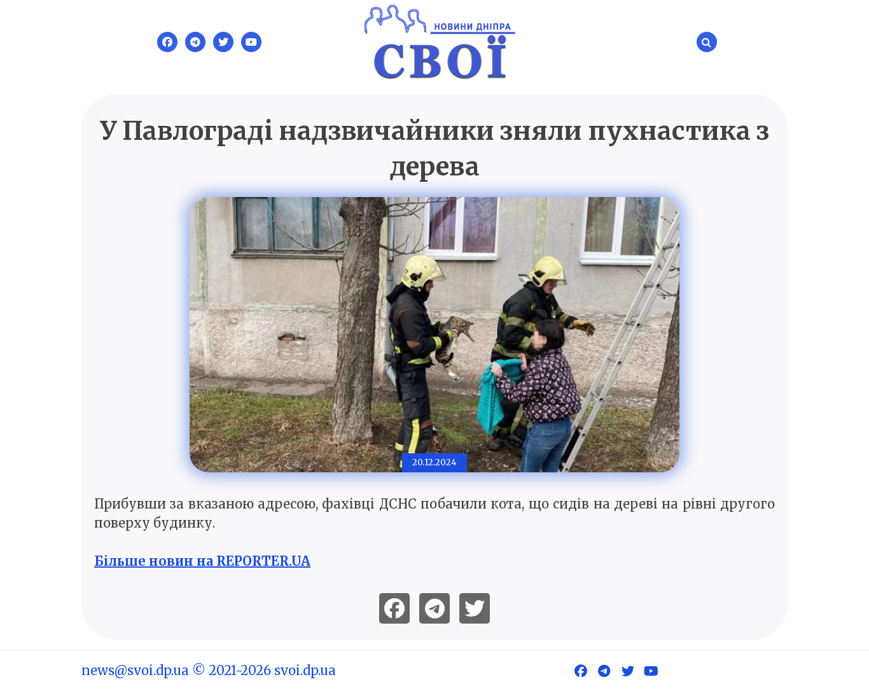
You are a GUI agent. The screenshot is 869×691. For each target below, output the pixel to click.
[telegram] (434, 608)
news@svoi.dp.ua (135, 670)
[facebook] (394, 608)
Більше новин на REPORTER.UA (202, 561)
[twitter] (474, 608)
